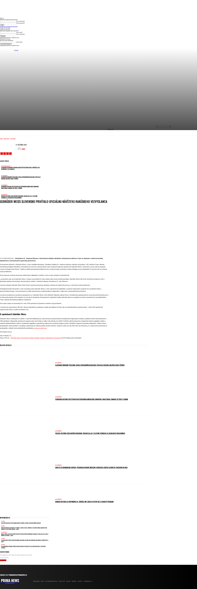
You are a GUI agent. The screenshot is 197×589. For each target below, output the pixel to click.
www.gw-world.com (40, 328)
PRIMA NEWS (6, 138)
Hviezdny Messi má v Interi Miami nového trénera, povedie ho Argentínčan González (21, 523)
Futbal (3, 521)
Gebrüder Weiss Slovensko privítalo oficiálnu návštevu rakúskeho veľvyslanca (36, 338)
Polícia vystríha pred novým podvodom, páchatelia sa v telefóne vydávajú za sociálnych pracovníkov (19, 197)
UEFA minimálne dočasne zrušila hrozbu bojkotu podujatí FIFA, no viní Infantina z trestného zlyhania (23, 546)
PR (10, 335)
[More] (68, 251)
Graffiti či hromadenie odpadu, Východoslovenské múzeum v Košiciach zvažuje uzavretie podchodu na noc (91, 467)
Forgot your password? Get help (8, 26)
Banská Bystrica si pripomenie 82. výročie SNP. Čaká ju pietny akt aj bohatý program (84, 501)
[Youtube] (10, 153)
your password (21, 23)
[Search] (170, 126)
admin (23, 149)
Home (1, 138)
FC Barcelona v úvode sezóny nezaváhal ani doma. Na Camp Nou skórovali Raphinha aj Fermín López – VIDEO (25, 540)
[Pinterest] (57, 251)
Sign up (3, 560)
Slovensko (13, 138)
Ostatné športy (5, 166)
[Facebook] (1, 153)
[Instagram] (4, 153)
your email (19, 32)
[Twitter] (7, 153)
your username (21, 21)
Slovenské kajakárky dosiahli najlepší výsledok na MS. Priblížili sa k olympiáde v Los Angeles (20, 168)
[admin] (20, 149)
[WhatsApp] (62, 251)
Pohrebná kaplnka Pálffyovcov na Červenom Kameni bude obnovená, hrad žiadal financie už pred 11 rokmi (20, 187)
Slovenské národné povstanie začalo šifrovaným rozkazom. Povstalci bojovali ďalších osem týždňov (20, 178)
